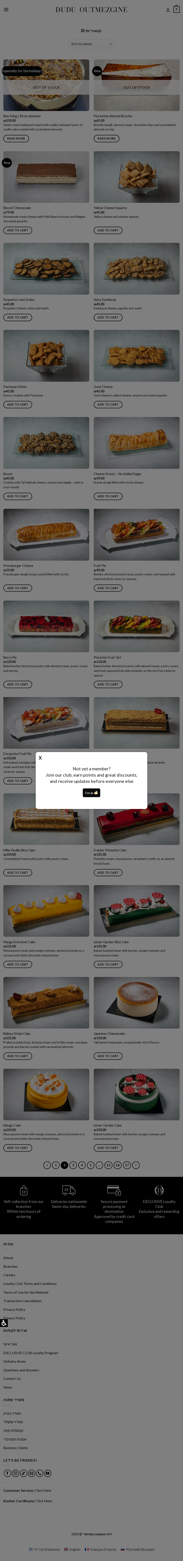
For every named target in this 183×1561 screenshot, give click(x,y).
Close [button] (40, 757)
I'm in (89, 793)
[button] (96, 792)
